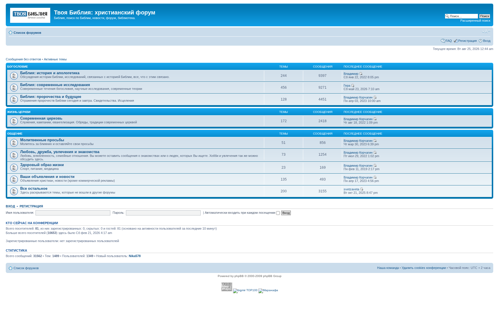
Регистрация (467, 40)
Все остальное (33, 188)
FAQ (449, 40)
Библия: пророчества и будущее (50, 96)
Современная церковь (41, 118)
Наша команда (388, 267)
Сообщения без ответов (23, 59)
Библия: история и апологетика (49, 73)
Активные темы (55, 59)
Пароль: (118, 212)
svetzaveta (351, 189)
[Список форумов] (30, 14)
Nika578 (135, 256)
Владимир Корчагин (358, 97)
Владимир (351, 73)
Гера (347, 85)
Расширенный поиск (475, 20)
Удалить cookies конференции (424, 267)
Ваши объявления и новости (47, 176)
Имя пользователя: (20, 212)
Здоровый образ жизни (42, 165)
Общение (15, 133)
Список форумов (27, 32)
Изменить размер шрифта (486, 31)
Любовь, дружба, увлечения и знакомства (59, 152)
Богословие (17, 66)
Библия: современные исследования (55, 85)
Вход (486, 40)
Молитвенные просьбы (42, 140)
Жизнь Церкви (18, 112)
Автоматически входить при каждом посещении (240, 212)
